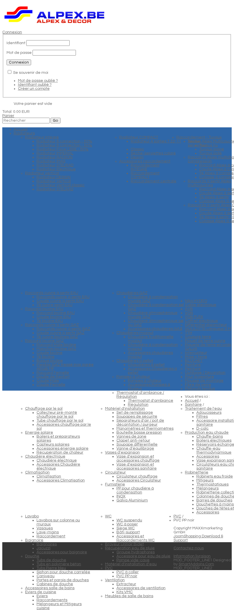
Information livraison (192, 556)
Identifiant (16, 43)
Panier (8, 116)
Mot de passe (19, 53)
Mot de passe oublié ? (38, 81)
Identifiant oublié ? (35, 85)
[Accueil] (54, 24)
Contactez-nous (189, 548)
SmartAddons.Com (196, 564)
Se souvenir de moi (30, 73)
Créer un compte (34, 89)
